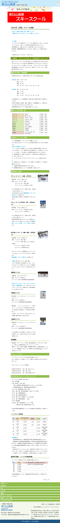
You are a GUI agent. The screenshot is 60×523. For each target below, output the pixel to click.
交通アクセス (44, 504)
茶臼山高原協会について (39, 506)
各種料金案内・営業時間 (54, 504)
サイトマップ (49, 506)
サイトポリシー (56, 506)
